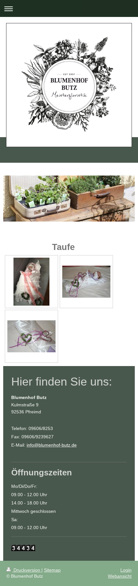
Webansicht (120, 576)
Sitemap (52, 570)
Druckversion (26, 570)
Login (126, 570)
